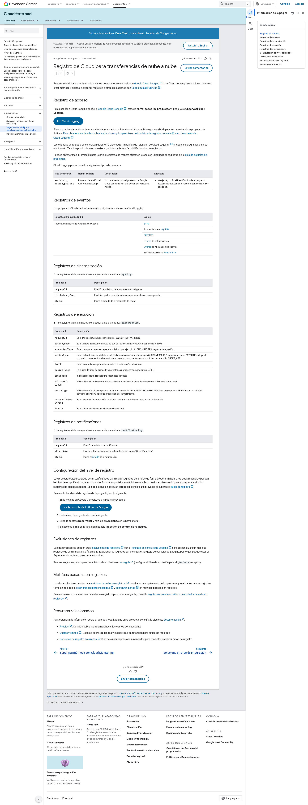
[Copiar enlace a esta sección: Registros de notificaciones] (104, 422)
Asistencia (96, 20)
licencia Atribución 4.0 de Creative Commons (139, 693)
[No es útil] (210, 58)
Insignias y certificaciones (180, 721)
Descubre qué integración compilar (61, 774)
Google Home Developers (65, 58)
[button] (19, 89)
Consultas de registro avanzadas (78, 639)
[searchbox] (21, 30)
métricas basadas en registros (108, 583)
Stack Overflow (214, 736)
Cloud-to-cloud (18, 13)
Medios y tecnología (138, 738)
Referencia (73, 20)
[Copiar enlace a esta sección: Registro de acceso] (91, 100)
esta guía (125, 562)
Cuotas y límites (69, 632)
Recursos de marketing (179, 727)
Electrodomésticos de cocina (143, 750)
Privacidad (67, 798)
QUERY (165, 229)
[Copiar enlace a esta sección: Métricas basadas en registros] (110, 575)
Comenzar (9, 20)
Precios (64, 626)
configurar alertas (125, 587)
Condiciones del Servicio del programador (181, 750)
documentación (172, 619)
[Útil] (205, 58)
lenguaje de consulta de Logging (150, 547)
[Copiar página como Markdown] (67, 73)
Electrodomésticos (137, 744)
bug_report (293, 13)
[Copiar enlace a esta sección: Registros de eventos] (94, 200)
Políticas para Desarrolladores (182, 757)
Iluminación (133, 721)
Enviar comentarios (196, 68)
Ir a (68, 121)
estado (95, 457)
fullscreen (298, 13)
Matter (50, 721)
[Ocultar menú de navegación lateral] (38, 799)
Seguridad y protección (139, 733)
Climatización (134, 727)
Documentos (120, 3)
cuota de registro (180, 486)
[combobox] (235, 4)
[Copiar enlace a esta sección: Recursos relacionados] (97, 611)
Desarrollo (53, 3)
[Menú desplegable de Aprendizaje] (38, 20)
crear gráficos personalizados (93, 587)
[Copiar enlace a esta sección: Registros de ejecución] (97, 315)
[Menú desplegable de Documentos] (130, 4)
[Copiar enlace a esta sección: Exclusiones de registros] (99, 539)
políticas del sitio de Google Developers (117, 696)
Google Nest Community (219, 742)
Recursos (71, 3)
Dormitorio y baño (136, 756)
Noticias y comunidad (94, 3)
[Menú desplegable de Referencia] (83, 20)
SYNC (147, 223)
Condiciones (53, 798)
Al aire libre (133, 761)
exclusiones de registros (106, 547)
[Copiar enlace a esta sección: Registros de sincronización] (105, 266)
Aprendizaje (27, 20)
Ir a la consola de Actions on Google (86, 507)
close (303, 13)
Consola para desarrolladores (222, 721)
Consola (285, 3)
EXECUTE (148, 235)
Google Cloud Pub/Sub (144, 87)
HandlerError (170, 252)
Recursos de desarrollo (179, 733)
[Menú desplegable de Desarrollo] (60, 20)
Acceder (299, 4)
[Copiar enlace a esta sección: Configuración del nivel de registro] (117, 471)
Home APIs (92, 724)
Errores (147, 241)
